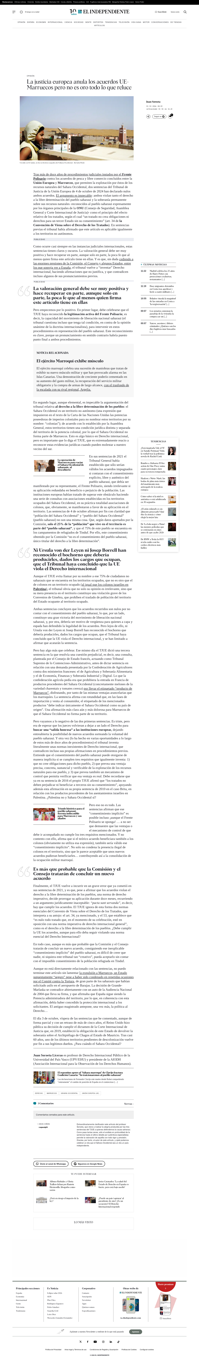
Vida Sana (136, 22)
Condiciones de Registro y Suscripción (104, 1349)
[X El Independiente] (80, 1342)
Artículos (99, 25)
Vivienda (30, 2)
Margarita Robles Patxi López (123, 2)
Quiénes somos (88, 1307)
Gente (88, 22)
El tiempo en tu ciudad (32, 12)
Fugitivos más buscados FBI (100, 2)
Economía (41, 22)
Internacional (55, 22)
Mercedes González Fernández (59, 1318)
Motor (146, 22)
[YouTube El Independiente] (95, 1342)
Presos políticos (79, 2)
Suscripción (87, 1297)
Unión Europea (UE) (90, 1093)
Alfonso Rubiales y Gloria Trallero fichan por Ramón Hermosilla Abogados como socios (62, 1185)
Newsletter (86, 1300)
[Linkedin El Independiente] (111, 1342)
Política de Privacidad (53, 1349)
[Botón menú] (13, 12)
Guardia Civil (52, 1311)
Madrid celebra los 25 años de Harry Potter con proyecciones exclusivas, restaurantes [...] (162, 275)
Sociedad (79, 22)
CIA (87, 2)
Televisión (124, 22)
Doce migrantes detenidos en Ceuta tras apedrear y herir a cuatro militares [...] (162, 289)
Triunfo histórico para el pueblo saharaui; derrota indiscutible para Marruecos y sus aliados (71, 813)
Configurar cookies (147, 1349)
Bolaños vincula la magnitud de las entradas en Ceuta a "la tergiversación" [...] (163, 301)
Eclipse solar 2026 (54, 1293)
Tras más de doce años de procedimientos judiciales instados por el (77, 174)
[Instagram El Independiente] (103, 1342)
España (30, 22)
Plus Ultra (51, 1300)
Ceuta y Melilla (66, 2)
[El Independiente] (99, 12)
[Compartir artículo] (148, 116)
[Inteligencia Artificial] (131, 1313)
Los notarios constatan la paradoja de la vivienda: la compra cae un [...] (162, 314)
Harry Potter (139, 2)
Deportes (98, 22)
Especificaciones (88, 1311)
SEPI (49, 1297)
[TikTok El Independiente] (118, 1342)
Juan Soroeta (153, 102)
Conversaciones (160, 22)
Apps (84, 1304)
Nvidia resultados (41, 2)
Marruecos (52, 1093)
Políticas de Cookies (129, 1349)
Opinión (21, 22)
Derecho (39, 1093)
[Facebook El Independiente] (87, 1342)
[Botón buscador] (185, 12)
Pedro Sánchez (53, 1307)
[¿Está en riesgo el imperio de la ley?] (41, 1202)
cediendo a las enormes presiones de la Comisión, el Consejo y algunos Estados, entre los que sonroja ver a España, (83, 263)
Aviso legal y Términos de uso (76, 1349)
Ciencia (68, 22)
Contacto (85, 1293)
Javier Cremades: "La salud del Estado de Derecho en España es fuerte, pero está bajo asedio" (114, 1184)
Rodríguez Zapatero (55, 1304)
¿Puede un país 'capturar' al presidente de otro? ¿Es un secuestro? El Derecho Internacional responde (111, 1202)
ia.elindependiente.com (130, 1318)
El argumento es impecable (74, 195)
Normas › (129, 1103)
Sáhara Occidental (69, 1093)
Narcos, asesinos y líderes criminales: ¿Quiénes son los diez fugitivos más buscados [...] (163, 327)
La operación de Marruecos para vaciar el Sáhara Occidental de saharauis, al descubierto (71, 465)
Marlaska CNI (54, 2)
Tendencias (111, 22)
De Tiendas (176, 22)
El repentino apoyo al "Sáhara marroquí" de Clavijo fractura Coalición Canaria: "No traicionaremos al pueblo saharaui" (90, 1073)
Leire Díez (51, 1314)
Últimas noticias (20, 2)
